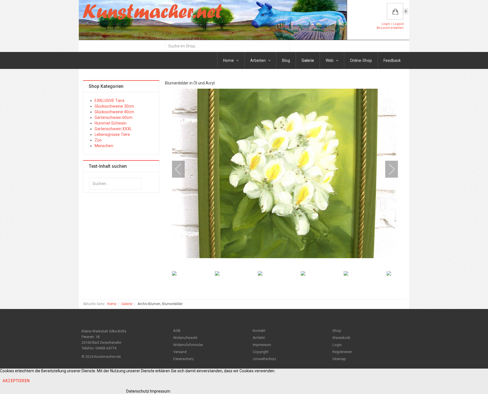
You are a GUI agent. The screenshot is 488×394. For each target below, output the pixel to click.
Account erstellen (390, 28)
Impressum (262, 345)
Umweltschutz (264, 359)
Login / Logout (393, 24)
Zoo (98, 140)
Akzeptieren (16, 380)
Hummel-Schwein (111, 123)
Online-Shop (361, 60)
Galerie (308, 60)
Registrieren (342, 352)
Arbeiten (258, 60)
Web (330, 60)
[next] (388, 169)
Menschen (104, 145)
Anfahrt (259, 338)
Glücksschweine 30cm (114, 106)
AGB (176, 330)
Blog (286, 60)
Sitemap (339, 359)
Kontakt (259, 330)
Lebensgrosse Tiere (112, 134)
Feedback (392, 60)
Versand (180, 352)
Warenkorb (341, 338)
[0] (395, 11)
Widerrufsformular (188, 345)
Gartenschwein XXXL (113, 129)
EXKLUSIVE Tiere (110, 100)
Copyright (261, 352)
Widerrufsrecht (185, 338)
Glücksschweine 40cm (114, 112)
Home (229, 60)
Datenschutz (183, 359)
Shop (336, 330)
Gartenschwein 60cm (113, 117)
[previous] (182, 169)
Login (337, 345)
